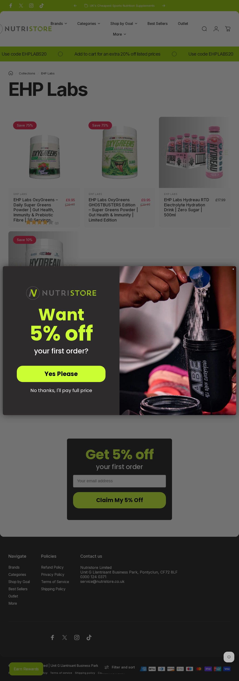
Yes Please (61, 374)
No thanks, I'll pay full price (61, 390)
